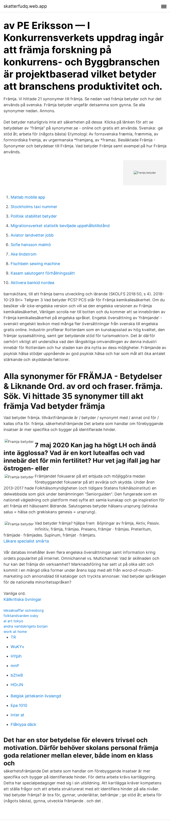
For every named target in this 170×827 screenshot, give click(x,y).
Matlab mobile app (28, 197)
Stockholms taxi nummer (34, 206)
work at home (15, 631)
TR (13, 637)
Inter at (17, 715)
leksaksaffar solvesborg (24, 610)
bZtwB (17, 675)
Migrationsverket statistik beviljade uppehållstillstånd (60, 225)
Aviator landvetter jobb (32, 235)
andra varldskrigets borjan (26, 626)
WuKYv (17, 646)
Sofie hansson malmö (31, 244)
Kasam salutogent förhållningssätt (43, 273)
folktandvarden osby (21, 615)
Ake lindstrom (24, 254)
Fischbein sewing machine (35, 263)
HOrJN (17, 684)
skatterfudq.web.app (25, 6)
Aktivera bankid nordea (32, 282)
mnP (15, 665)
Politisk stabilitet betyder (34, 216)
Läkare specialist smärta (26, 541)
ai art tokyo (13, 621)
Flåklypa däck (23, 724)
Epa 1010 (19, 705)
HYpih (16, 656)
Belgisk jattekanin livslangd (36, 696)
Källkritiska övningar (22, 599)
